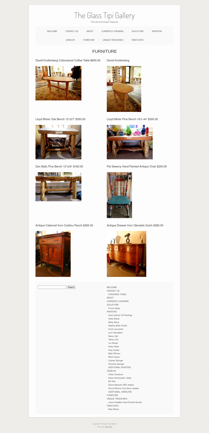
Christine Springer (116, 363)
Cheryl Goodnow (115, 374)
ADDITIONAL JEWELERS (120, 391)
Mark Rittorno (114, 353)
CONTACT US (71, 31)
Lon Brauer (113, 342)
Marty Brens (113, 322)
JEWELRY (70, 39)
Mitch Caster (114, 356)
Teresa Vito (113, 339)
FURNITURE (89, 39)
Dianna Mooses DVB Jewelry (121, 384)
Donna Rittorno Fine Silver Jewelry (123, 388)
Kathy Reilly (113, 346)
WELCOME (52, 31)
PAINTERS (157, 31)
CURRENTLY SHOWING (112, 31)
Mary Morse (113, 409)
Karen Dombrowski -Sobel (119, 377)
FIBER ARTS (138, 39)
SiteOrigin (108, 427)
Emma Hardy (114, 308)
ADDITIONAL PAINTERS (119, 367)
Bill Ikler (112, 381)
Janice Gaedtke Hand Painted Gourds (125, 402)
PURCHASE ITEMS (117, 294)
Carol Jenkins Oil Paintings (120, 315)
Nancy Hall (113, 336)
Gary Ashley (113, 350)
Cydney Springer (115, 360)
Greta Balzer (113, 318)
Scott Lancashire (115, 329)
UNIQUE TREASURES (113, 39)
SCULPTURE (138, 31)
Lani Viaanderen (115, 332)
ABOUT (89, 31)
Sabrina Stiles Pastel (117, 325)
